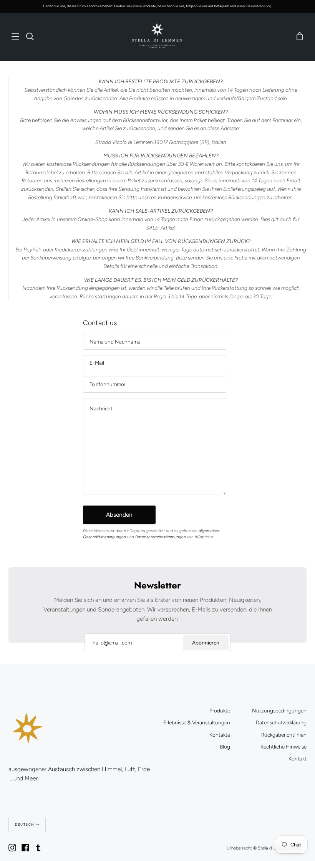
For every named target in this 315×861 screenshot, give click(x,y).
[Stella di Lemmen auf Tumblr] (38, 847)
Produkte (219, 710)
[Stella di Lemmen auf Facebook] (25, 847)
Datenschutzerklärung (281, 722)
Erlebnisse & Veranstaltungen (196, 722)
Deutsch (24, 824)
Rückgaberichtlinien (284, 735)
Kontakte (219, 735)
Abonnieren (205, 643)
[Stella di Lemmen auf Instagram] (12, 847)
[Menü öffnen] (16, 36)
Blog (225, 747)
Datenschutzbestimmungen (160, 536)
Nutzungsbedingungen (279, 710)
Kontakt (297, 758)
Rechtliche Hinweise (283, 747)
